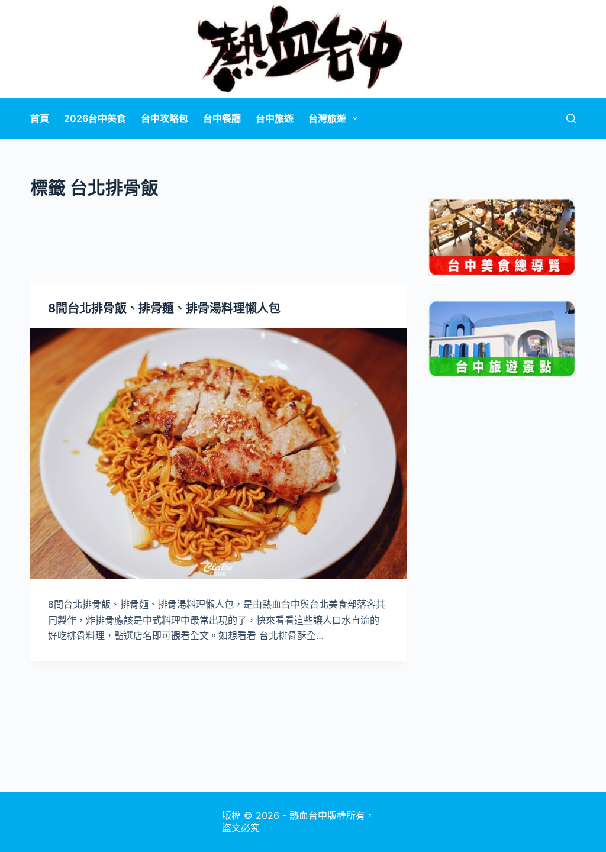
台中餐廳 (222, 118)
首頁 (39, 118)
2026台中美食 (95, 118)
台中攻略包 (164, 118)
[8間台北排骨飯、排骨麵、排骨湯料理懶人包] (218, 453)
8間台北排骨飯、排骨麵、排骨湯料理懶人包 (164, 308)
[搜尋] (571, 118)
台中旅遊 (275, 118)
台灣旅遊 (327, 118)
